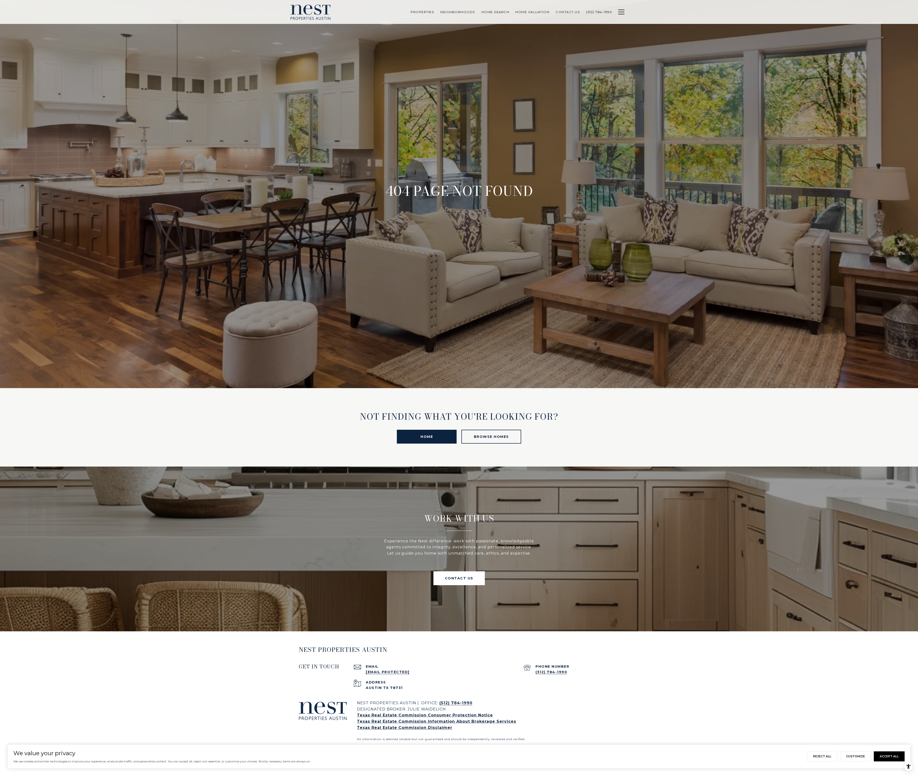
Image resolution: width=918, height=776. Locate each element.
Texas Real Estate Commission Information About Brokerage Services (436, 721)
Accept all (889, 756)
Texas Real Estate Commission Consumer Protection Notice (425, 715)
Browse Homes (491, 437)
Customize (855, 756)
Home (427, 437)
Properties (422, 12)
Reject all (822, 756)
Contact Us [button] (459, 578)
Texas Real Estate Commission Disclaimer (404, 727)
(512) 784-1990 (551, 672)
